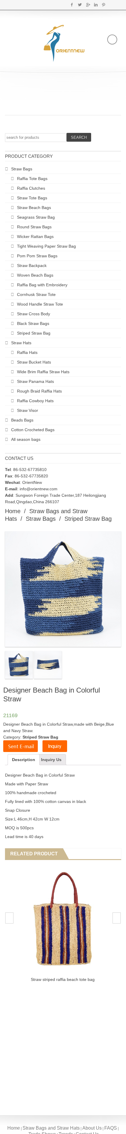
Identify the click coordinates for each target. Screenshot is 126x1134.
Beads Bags (22, 420)
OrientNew (32, 482)
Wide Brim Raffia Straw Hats (43, 371)
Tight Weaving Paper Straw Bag (46, 246)
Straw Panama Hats (35, 381)
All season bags (25, 439)
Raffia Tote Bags (32, 178)
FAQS (110, 1128)
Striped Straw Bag (33, 333)
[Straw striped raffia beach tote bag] (62, 918)
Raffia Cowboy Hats (35, 400)
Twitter (80, 4)
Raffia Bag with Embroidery (42, 284)
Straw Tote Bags (32, 198)
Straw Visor (27, 410)
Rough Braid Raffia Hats (39, 391)
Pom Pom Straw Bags (37, 255)
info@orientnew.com (38, 489)
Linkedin (95, 4)
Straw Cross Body (33, 313)
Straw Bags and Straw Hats (51, 1128)
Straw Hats (21, 342)
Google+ (87, 4)
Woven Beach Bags (35, 275)
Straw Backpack (32, 265)
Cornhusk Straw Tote (36, 294)
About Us (92, 1128)
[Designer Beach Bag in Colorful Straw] (19, 665)
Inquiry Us (51, 759)
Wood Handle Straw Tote (40, 304)
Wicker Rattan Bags (35, 236)
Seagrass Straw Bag (36, 217)
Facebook (72, 4)
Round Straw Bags (34, 227)
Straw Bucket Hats (34, 362)
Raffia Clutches (31, 188)
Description (23, 759)
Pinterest (103, 4)
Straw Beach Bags (34, 207)
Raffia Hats (27, 352)
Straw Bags (21, 169)
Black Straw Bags (33, 323)
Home (13, 511)
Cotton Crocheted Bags (33, 429)
